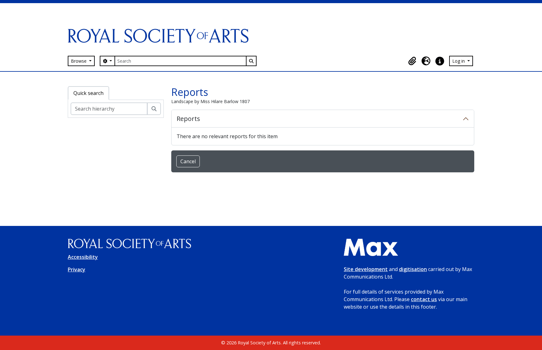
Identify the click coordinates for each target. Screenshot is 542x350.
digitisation (413, 269)
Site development (366, 269)
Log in (459, 61)
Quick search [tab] (88, 93)
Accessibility (83, 256)
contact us (424, 299)
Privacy (76, 269)
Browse (79, 61)
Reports (188, 118)
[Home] (160, 35)
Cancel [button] (188, 161)
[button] (412, 61)
